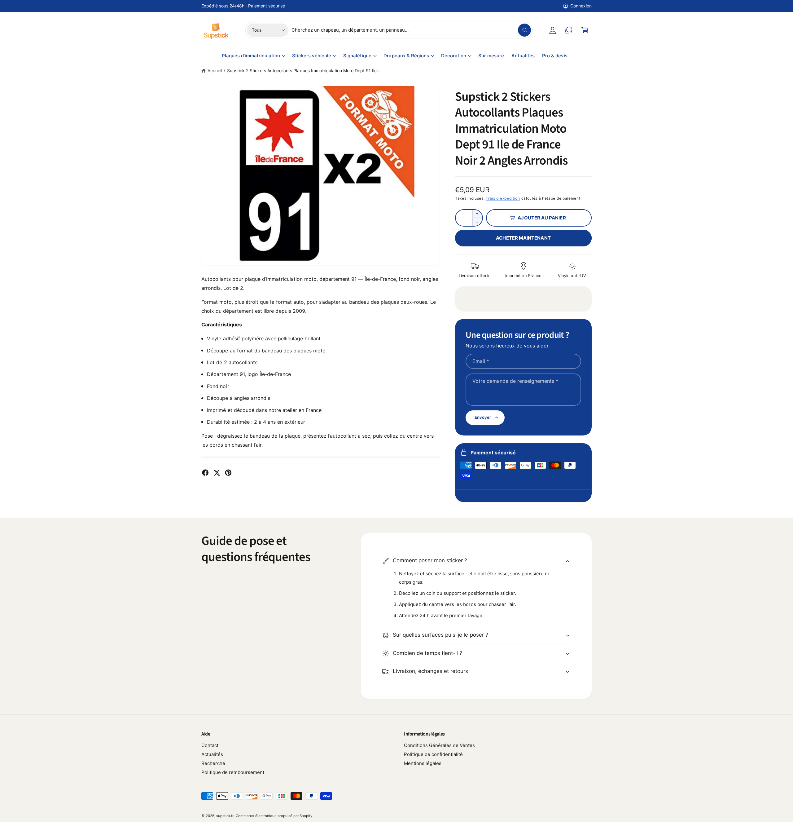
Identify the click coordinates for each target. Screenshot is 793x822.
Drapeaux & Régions (406, 56)
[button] (585, 30)
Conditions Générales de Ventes (439, 745)
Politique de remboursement (232, 772)
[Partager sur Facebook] (205, 473)
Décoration (453, 56)
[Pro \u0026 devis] (569, 30)
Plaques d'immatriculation (251, 56)
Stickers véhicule (311, 56)
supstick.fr (224, 816)
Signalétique (357, 56)
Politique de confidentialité (433, 754)
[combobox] (411, 30)
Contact (209, 745)
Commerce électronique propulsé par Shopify (274, 816)
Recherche (213, 763)
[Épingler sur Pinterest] (228, 473)
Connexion (581, 5)
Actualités (212, 754)
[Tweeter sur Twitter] (217, 473)
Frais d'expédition (503, 198)
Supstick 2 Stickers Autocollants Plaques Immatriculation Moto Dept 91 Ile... (303, 70)
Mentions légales (422, 763)
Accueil (215, 70)
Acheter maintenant (523, 238)
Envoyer (483, 417)
